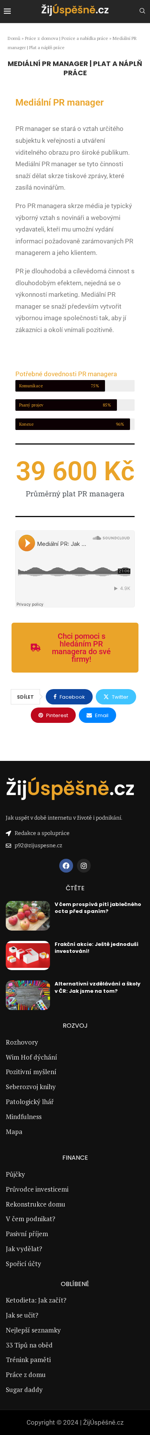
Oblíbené (75, 1284)
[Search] (142, 11)
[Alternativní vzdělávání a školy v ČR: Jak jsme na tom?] (28, 995)
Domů (14, 38)
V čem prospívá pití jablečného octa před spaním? (98, 908)
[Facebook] (66, 866)
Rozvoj (75, 1026)
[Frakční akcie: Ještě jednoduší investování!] (28, 955)
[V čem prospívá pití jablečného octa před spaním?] (28, 916)
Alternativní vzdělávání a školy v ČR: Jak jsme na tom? (97, 987)
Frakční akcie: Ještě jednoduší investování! (96, 948)
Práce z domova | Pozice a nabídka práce (66, 38)
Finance (75, 1158)
